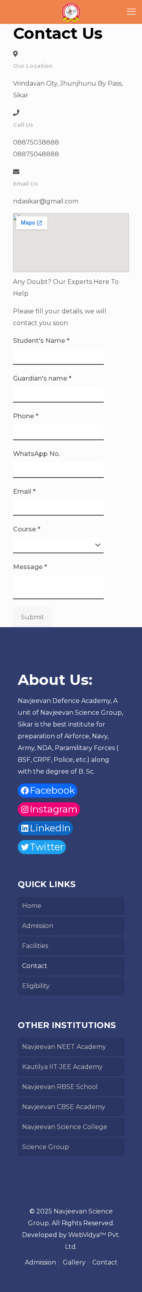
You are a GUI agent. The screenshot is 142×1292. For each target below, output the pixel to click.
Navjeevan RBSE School (60, 1087)
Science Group (45, 1147)
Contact (34, 966)
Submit (32, 617)
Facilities (35, 946)
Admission (37, 926)
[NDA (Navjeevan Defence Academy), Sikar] (71, 12)
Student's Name (41, 340)
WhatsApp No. (36, 454)
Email (24, 491)
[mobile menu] (131, 11)
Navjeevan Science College (64, 1127)
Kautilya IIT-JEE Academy (62, 1067)
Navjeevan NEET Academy (64, 1046)
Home (31, 906)
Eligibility (36, 986)
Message (30, 567)
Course (26, 529)
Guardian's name (42, 378)
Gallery (74, 1262)
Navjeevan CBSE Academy (63, 1107)
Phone (25, 416)
